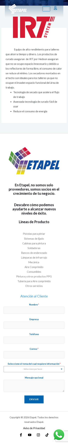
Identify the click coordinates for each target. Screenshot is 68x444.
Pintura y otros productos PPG (34, 276)
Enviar (34, 399)
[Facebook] (21, 435)
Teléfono (34, 334)
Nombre (34, 304)
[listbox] (34, 369)
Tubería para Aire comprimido (34, 281)
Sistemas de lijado (34, 238)
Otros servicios (34, 285)
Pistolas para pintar (34, 233)
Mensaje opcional (34, 377)
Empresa (34, 319)
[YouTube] (29, 435)
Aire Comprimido (34, 267)
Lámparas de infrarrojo (34, 257)
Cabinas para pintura (34, 243)
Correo (34, 348)
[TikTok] (47, 435)
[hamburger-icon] (46, 8)
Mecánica (34, 262)
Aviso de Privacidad (34, 428)
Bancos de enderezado (34, 252)
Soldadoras (34, 248)
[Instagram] (38, 435)
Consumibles (34, 271)
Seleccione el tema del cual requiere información (34, 363)
